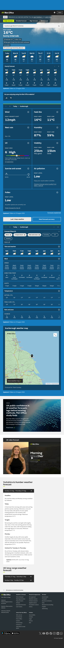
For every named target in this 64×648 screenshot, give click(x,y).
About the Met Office (21, 612)
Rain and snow (33, 235)
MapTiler (48, 383)
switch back (48, 17)
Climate (18, 602)
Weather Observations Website (6, 607)
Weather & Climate (21, 594)
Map (34, 21)
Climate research (33, 601)
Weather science (33, 599)
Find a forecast (19, 597)
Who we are (19, 615)
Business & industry (47, 601)
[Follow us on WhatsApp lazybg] (61, 633)
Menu (59, 12)
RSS (30, 622)
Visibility (8, 238)
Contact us (19, 624)
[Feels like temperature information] (57, 112)
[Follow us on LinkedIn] (58, 633)
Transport (44, 599)
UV (55, 235)
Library (30, 606)
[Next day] (10, 106)
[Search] (58, 26)
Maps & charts (19, 601)
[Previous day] (5, 106)
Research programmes (34, 594)
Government (45, 597)
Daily (8, 21)
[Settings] (54, 12)
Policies (31, 612)
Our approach (32, 597)
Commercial (19, 617)
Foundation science (34, 604)
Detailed (21, 21)
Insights (44, 606)
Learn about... (19, 606)
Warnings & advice (20, 599)
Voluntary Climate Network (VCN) (5, 611)
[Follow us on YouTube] (43, 633)
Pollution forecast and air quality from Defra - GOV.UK (45, 185)
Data (43, 602)
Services (44, 594)
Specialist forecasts (21, 604)
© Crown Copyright (58, 638)
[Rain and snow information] (59, 310)
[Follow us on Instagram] (54, 633)
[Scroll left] (54, 66)
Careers (18, 620)
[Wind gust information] (28, 112)
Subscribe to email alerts (20, 627)
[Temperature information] (59, 291)
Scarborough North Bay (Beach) (14, 48)
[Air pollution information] (57, 168)
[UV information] (28, 143)
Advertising (45, 608)
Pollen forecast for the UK (12, 208)
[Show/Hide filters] (59, 231)
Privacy (31, 620)
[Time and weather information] (59, 246)
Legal (30, 618)
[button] (32, 356)
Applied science (33, 602)
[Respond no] (10, 97)
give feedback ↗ (38, 17)
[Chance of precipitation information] (28, 127)
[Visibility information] (57, 143)
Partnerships (19, 622)
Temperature (18, 235)
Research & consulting (47, 604)
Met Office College (6, 597)
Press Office (19, 618)
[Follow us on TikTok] (50, 633)
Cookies (31, 617)
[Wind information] (59, 259)
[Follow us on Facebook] (47, 633)
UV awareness (9, 162)
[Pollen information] (57, 192)
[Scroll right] (58, 66)
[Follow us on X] (40, 633)
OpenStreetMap (55, 383)
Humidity (46, 235)
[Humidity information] (57, 127)
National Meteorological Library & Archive (6, 602)
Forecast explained (54, 213)
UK (44, 21)
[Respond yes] (6, 97)
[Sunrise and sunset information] (28, 168)
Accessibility (32, 615)
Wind (6, 235)
